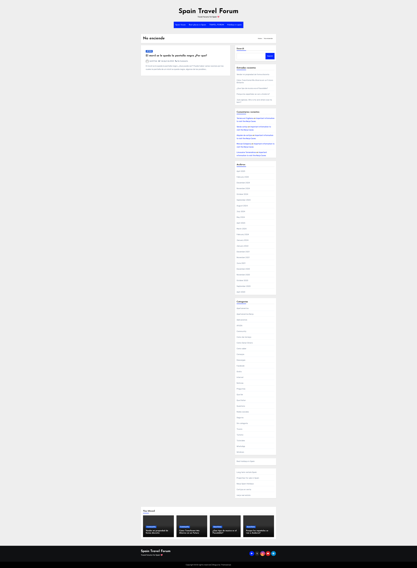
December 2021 (243, 252)
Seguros (240, 418)
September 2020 (244, 286)
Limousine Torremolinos (246, 152)
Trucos (239, 429)
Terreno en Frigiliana (245, 118)
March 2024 (242, 229)
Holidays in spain (234, 25)
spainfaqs (153, 61)
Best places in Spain (197, 25)
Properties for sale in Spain (248, 478)
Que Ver (240, 395)
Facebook (241, 366)
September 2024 (244, 200)
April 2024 (241, 223)
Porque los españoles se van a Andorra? (253, 94)
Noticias (240, 383)
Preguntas (241, 389)
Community (241, 331)
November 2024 (243, 188)
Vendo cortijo (242, 127)
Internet (240, 377)
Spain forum (180, 25)
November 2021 (243, 257)
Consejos (240, 354)
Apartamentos (243, 308)
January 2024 (242, 240)
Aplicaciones (242, 320)
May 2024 (241, 217)
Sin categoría (242, 423)
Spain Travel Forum (208, 11)
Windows (240, 452)
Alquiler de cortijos (244, 135)
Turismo (240, 435)
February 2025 (243, 177)
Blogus (215, 565)
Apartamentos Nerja (245, 314)
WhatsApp (241, 446)
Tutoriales (241, 441)
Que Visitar (241, 400)
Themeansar (226, 565)
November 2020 (243, 275)
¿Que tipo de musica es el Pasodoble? (252, 88)
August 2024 (242, 206)
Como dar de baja (244, 337)
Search (240, 49)
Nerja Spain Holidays (245, 484)
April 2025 (241, 171)
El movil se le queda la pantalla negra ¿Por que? (176, 55)
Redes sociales (243, 412)
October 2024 (242, 194)
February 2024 (243, 234)
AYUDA (149, 51)
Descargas (241, 360)
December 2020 (243, 269)
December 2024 (243, 183)
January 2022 (242, 246)
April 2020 (241, 292)
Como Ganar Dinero (245, 343)
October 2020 (242, 280)
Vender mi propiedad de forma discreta (253, 74)
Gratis (239, 372)
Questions (241, 406)
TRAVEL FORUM (216, 25)
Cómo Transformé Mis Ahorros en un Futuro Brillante (189, 533)
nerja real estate (243, 495)
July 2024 (241, 211)
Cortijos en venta (244, 489)
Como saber (241, 349)
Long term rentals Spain (247, 472)
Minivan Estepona (244, 144)
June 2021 (241, 263)
